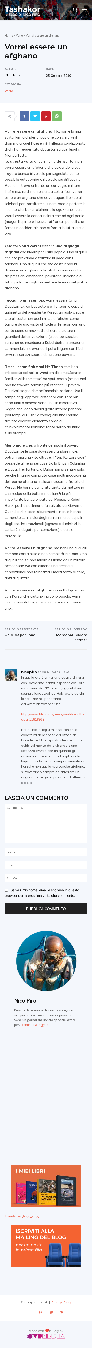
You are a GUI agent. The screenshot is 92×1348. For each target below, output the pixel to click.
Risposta (26, 782)
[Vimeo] (62, 1312)
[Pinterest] (46, 116)
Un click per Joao (20, 635)
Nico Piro (12, 75)
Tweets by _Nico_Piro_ (22, 1216)
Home (9, 35)
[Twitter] (35, 116)
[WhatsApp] (57, 116)
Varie (19, 35)
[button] (75, 9)
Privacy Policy (61, 1302)
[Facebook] (24, 116)
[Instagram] (41, 1312)
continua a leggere (35, 1025)
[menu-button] (84, 9)
